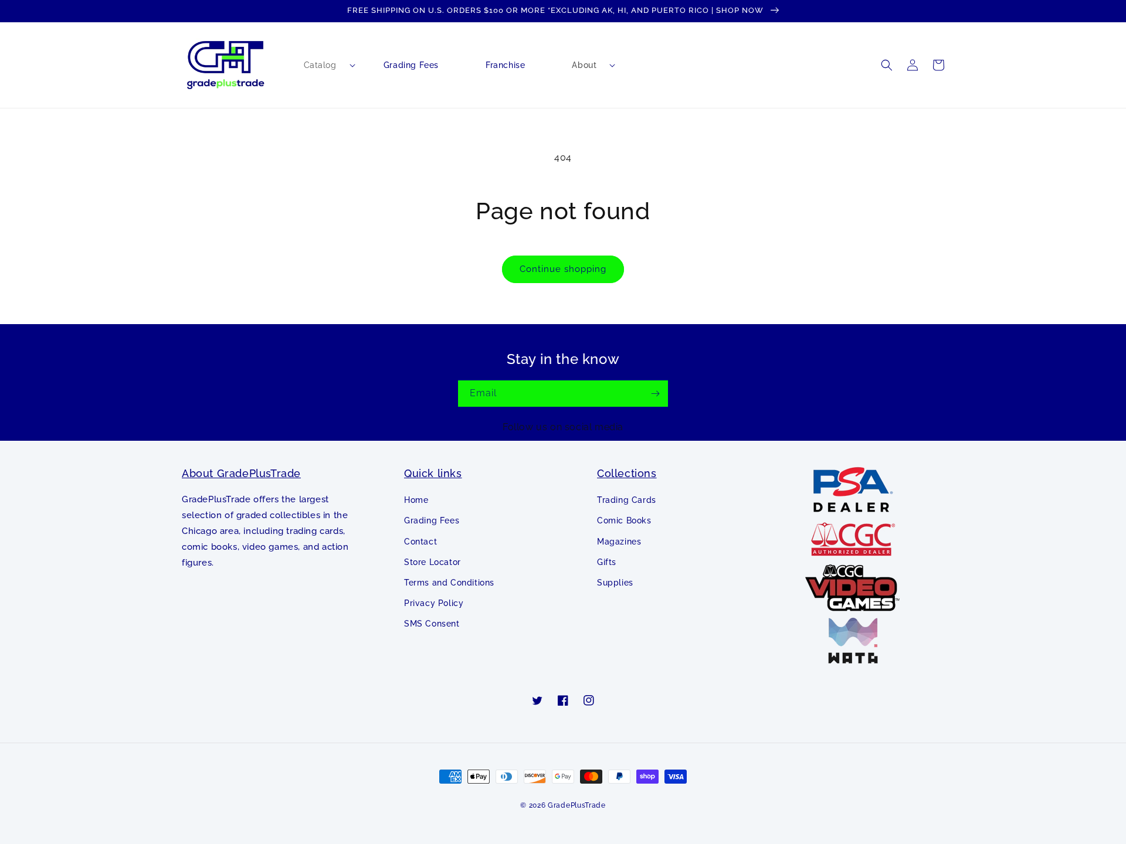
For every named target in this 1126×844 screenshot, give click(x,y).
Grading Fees (431, 520)
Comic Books (624, 520)
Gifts (606, 562)
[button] (320, 65)
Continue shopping (563, 269)
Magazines (619, 541)
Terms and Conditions (449, 582)
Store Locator (432, 562)
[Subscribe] (655, 393)
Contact (420, 541)
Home (416, 500)
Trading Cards (626, 500)
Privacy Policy (433, 603)
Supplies (615, 582)
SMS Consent (432, 623)
